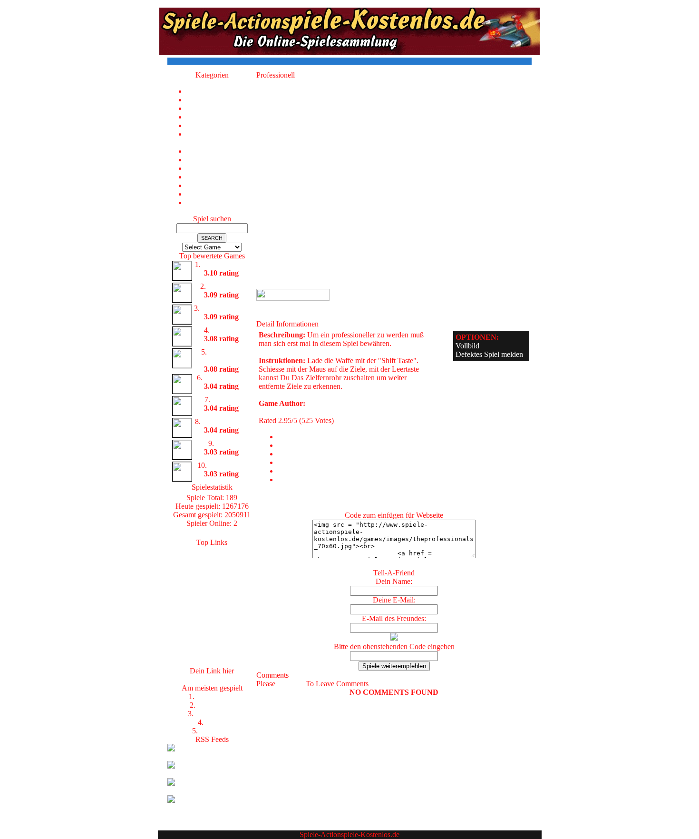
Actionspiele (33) (221, 100)
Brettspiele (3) (221, 117)
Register (290, 684)
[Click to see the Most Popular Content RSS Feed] (211, 774)
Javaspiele (212, 611)
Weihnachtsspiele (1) (221, 202)
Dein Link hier (212, 679)
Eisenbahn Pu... (225, 308)
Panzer (215, 722)
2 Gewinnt (216, 731)
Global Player (225, 378)
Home (221, 91)
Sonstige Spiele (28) (221, 185)
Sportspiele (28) (221, 194)
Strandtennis (227, 465)
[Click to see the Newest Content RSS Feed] (211, 756)
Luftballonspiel (225, 264)
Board (225, 443)
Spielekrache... (212, 559)
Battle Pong (225, 286)
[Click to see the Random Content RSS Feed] (211, 791)
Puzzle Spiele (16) (221, 168)
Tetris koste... (212, 645)
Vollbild (467, 346)
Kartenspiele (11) (221, 151)
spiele (212, 551)
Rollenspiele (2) (221, 177)
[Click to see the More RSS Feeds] (211, 808)
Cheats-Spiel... (212, 619)
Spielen (212, 594)
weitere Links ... (212, 662)
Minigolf (225, 399)
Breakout (225, 330)
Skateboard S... (225, 421)
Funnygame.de (212, 602)
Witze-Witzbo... (212, 585)
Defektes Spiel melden (489, 354)
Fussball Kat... (211, 576)
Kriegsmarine (215, 714)
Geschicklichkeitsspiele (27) (221, 138)
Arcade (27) (222, 108)
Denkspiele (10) (221, 125)
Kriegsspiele (215, 705)
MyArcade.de (212, 636)
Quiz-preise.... (212, 628)
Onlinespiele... (211, 568)
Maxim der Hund (225, 356)
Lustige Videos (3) (221, 160)
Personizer (212, 654)
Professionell (215, 696)
